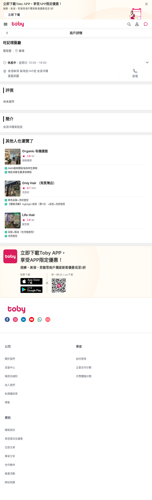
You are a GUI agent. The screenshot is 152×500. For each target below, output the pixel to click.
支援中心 (10, 367)
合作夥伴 (10, 464)
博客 (7, 402)
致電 (135, 76)
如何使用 (81, 358)
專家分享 (10, 456)
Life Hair (28, 215)
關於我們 (10, 358)
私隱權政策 (11, 393)
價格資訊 (10, 429)
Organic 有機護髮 (35, 151)
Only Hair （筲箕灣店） (39, 183)
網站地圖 (10, 482)
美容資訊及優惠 (14, 438)
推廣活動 (10, 473)
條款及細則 (11, 376)
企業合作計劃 (83, 367)
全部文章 (10, 447)
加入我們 (10, 384)
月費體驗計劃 (83, 376)
